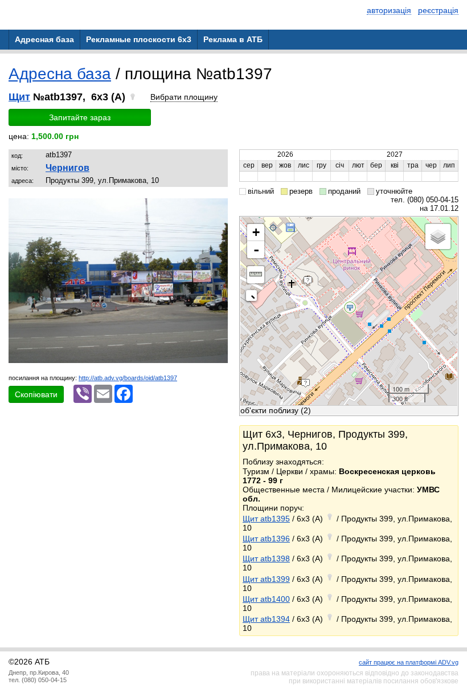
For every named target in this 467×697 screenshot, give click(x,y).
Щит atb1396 (266, 538)
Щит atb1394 (266, 618)
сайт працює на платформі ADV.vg (408, 662)
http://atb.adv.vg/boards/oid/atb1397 (128, 377)
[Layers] (437, 236)
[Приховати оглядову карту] (253, 297)
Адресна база (60, 74)
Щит (19, 97)
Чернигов (67, 168)
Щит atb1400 (266, 599)
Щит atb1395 (266, 518)
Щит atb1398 (266, 558)
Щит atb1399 (266, 579)
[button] (217, 208)
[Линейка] (255, 274)
